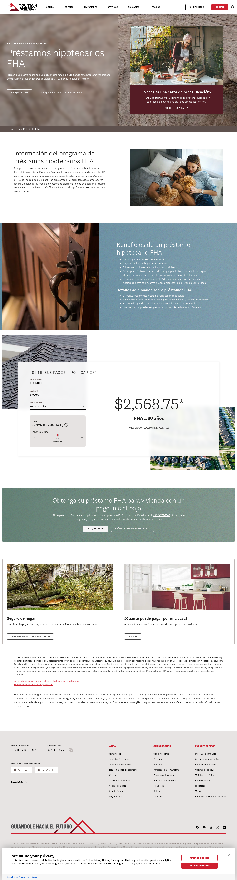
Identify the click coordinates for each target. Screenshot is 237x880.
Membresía (158, 785)
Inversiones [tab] (90, 7)
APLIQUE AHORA (96, 528)
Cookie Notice (12, 877)
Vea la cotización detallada (149, 427)
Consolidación (202, 780)
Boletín (157, 791)
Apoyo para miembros (164, 780)
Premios (157, 759)
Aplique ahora (19, 92)
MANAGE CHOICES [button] (199, 857)
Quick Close (199, 283)
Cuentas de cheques (205, 769)
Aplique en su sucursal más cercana (61, 92)
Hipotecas (200, 785)
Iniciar (219, 7)
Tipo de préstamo (37, 403)
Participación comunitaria (166, 769)
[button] (229, 854)
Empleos (157, 764)
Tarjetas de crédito (204, 775)
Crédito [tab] (69, 7)
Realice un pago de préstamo (123, 769)
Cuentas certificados (205, 764)
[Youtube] (204, 827)
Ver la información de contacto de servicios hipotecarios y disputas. (46, 681)
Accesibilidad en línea (119, 780)
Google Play (48, 770)
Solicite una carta (176, 107)
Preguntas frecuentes (119, 759)
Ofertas (112, 775)
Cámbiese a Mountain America (210, 796)
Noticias (157, 796)
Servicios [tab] (113, 7)
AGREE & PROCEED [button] (200, 865)
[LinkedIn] (224, 827)
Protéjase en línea (117, 785)
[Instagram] (210, 827)
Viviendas (24, 129)
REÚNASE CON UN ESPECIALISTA (132, 528)
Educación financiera (163, 775)
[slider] (58, 435)
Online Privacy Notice (28, 877)
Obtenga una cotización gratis (30, 636)
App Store (23, 770)
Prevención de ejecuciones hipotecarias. (33, 684)
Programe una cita (117, 796)
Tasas (198, 791)
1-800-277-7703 (161, 515)
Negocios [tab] (155, 7)
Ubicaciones (197, 7)
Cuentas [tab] (50, 7)
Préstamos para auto (205, 753)
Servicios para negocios (207, 759)
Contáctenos (114, 753)
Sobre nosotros (161, 753)
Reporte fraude (115, 791)
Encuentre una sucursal (120, 764)
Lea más (132, 636)
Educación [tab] (134, 7)
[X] (217, 827)
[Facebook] (197, 827)
